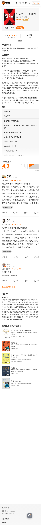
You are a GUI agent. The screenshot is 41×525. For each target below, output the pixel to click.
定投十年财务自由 (17, 381)
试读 (12, 28)
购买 (6, 28)
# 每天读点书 (7, 251)
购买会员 (20, 28)
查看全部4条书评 (8, 287)
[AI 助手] (29, 515)
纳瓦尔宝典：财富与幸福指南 (21, 330)
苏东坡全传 (14, 343)
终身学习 (14, 368)
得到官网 (4, 522)
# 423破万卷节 (7, 207)
